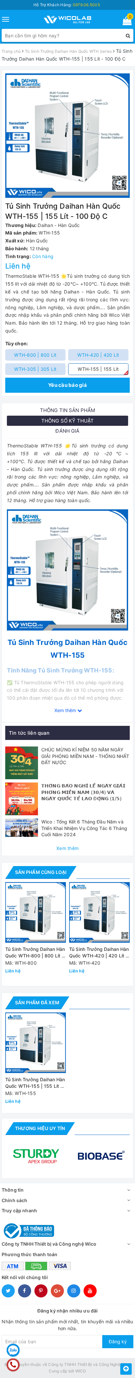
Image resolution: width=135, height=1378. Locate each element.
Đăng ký (118, 1341)
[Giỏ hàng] (125, 22)
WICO (80, 1371)
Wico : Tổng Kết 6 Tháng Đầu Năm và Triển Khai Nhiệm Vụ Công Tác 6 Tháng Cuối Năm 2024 (84, 828)
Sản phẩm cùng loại (41, 872)
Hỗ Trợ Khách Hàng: (66, 4)
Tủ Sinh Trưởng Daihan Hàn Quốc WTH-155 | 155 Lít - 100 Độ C (35, 1083)
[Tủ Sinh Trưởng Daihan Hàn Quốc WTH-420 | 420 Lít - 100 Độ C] (99, 912)
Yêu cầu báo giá (67, 385)
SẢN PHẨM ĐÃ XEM (37, 1002)
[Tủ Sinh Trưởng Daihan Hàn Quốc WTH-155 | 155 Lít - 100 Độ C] (35, 1042)
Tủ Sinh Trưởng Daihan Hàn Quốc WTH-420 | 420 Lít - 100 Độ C (99, 952)
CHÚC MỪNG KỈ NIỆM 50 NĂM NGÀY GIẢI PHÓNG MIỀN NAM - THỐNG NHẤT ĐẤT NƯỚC (85, 756)
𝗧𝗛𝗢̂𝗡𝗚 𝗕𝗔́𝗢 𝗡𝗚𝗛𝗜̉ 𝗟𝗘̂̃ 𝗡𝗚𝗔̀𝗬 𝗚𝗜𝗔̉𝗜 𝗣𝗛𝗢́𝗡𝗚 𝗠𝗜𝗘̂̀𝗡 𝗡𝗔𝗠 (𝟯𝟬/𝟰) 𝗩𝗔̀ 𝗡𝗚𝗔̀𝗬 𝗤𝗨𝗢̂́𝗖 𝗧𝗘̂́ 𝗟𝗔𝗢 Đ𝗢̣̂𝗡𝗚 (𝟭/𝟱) (83, 792)
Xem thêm (67, 848)
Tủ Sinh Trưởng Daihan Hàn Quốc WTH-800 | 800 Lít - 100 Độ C (35, 952)
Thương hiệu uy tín (40, 1128)
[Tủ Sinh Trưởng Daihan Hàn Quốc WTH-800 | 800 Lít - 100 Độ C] (35, 912)
